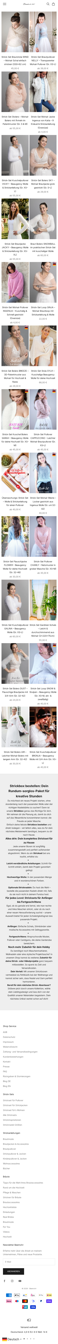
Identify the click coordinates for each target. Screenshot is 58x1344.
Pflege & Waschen (12, 1192)
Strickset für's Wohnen (14, 1110)
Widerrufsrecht (10, 1046)
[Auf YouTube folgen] (19, 1280)
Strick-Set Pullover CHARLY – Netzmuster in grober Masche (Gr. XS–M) (43, 565)
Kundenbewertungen (13, 1056)
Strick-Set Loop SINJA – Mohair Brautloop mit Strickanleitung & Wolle (43, 311)
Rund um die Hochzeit (13, 1187)
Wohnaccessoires (11, 1163)
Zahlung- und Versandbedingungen (20, 1051)
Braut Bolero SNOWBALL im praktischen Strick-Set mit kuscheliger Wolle (42, 247)
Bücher (6, 1168)
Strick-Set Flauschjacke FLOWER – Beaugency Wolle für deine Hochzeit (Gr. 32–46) (15, 567)
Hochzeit (7, 1236)
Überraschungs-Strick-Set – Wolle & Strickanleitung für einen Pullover (15, 501)
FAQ (5, 1071)
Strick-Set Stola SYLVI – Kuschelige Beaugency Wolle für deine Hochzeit (43, 374)
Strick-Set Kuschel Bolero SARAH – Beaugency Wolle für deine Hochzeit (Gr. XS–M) (15, 439)
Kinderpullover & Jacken (15, 1158)
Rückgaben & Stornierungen (16, 1076)
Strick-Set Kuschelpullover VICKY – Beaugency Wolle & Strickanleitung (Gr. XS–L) (15, 185)
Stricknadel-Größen (12, 1125)
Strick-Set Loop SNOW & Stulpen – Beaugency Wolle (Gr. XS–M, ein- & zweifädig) (42, 694)
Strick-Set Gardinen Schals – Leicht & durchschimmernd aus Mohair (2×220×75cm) (43, 630)
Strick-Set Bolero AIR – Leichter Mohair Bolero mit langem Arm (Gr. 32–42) (15, 755)
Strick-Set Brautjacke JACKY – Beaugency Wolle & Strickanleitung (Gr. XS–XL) (15, 249)
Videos (6, 1232)
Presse (6, 1066)
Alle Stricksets (10, 1115)
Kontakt (6, 1061)
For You (6, 1227)
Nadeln (33, 891)
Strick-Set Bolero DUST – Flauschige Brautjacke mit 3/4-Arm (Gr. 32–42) (15, 692)
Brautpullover (9, 1149)
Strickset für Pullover (13, 1100)
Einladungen (9, 1212)
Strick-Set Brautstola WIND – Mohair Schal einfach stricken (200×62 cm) (15, 60)
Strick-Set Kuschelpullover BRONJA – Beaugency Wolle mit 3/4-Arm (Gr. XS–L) (42, 757)
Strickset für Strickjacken (15, 1105)
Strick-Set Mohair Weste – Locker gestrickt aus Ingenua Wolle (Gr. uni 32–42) (43, 503)
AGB (5, 1032)
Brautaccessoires (11, 1202)
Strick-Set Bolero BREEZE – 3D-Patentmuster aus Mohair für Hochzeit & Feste (15, 376)
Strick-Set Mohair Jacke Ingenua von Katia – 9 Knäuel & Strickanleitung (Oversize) (43, 122)
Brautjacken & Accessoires (16, 1144)
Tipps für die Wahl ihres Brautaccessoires (23, 1182)
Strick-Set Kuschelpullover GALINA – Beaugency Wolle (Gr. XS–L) (15, 629)
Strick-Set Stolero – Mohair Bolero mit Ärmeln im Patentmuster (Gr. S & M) (15, 120)
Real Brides (8, 1217)
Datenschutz (9, 1037)
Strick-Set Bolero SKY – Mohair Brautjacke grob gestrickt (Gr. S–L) (43, 184)
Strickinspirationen (12, 1120)
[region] (29, 1326)
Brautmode (8, 1139)
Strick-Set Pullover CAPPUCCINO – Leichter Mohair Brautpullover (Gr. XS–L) (42, 439)
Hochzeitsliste (10, 1207)
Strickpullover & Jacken (14, 1153)
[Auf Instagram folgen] (12, 1280)
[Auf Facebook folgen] (4, 1280)
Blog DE (7, 1081)
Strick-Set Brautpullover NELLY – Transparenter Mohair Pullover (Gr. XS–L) (43, 60)
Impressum (8, 1042)
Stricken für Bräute (12, 1197)
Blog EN (7, 1086)
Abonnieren (13, 1271)
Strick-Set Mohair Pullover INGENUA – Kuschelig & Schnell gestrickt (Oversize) (15, 312)
